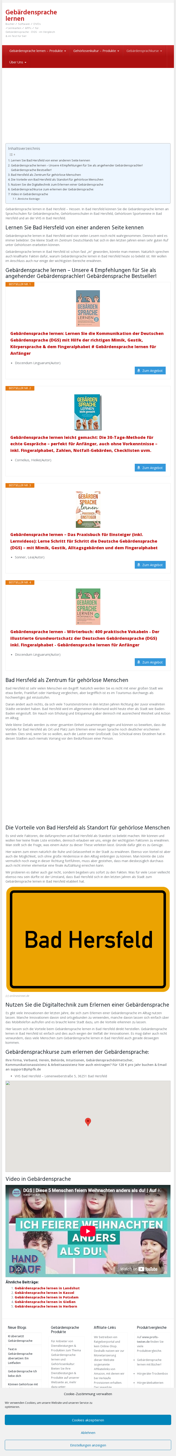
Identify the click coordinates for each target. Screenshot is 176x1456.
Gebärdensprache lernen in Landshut (47, 1288)
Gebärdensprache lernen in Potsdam (47, 1297)
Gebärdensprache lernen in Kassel (44, 1292)
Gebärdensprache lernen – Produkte (36, 51)
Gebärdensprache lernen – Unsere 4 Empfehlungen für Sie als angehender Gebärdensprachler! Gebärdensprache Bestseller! (77, 167)
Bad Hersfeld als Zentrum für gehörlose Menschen (46, 175)
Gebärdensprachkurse (143, 51)
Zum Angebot (152, 370)
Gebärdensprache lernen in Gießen (45, 1302)
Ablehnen (88, 1432)
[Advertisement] (88, 102)
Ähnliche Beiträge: (29, 198)
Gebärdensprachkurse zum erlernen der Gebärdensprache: (52, 189)
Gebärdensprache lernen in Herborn (46, 1306)
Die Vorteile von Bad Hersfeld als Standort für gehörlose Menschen (57, 179)
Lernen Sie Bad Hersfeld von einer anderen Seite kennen (50, 160)
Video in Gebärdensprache (29, 194)
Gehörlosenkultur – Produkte (95, 51)
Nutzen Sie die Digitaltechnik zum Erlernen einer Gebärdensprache (57, 185)
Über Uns (16, 62)
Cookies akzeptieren (88, 1420)
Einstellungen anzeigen (88, 1445)
